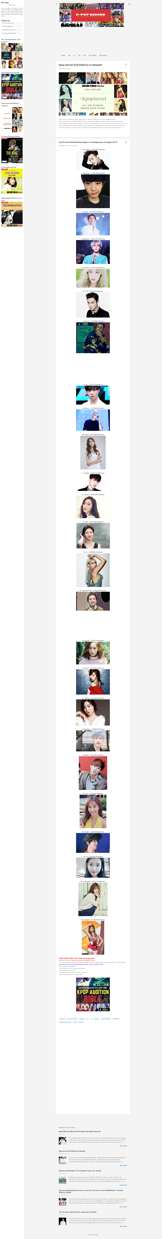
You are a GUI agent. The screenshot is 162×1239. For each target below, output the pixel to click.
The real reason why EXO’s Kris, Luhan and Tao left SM (77, 1212)
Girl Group (103, 55)
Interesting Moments (65, 1022)
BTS (84, 55)
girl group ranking (106, 1019)
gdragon (96, 1019)
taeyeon (81, 1022)
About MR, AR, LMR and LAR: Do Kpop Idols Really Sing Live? (80, 1131)
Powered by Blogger (93, 1234)
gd (91, 1019)
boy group (62, 1019)
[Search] (130, 4)
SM (69, 55)
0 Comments (73, 145)
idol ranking (116, 1019)
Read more (123, 1146)
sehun (75, 1022)
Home (63, 55)
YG (74, 55)
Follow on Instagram (9, 33)
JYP (79, 55)
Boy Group (92, 55)
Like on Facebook (7, 26)
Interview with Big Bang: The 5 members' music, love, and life (80, 1171)
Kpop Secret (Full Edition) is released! (80, 64)
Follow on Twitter (8, 23)
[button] (126, 64)
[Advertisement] (84, 40)
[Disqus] (92, 1045)
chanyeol (81, 1019)
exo (88, 1019)
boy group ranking (72, 1019)
